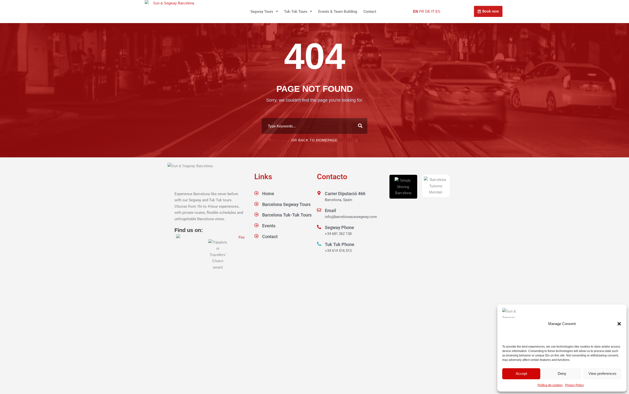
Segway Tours (261, 11)
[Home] (256, 193)
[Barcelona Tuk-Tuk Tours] (256, 214)
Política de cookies (550, 385)
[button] (619, 323)
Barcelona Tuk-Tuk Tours (287, 214)
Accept (521, 373)
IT (432, 11)
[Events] (256, 225)
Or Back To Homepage (314, 140)
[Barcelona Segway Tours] (256, 204)
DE (427, 11)
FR (421, 11)
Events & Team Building (337, 11)
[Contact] (256, 236)
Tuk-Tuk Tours (295, 11)
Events (268, 225)
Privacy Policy (574, 385)
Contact (369, 11)
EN (415, 11)
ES (437, 11)
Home (268, 193)
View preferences (602, 373)
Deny (562, 373)
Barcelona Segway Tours (286, 204)
